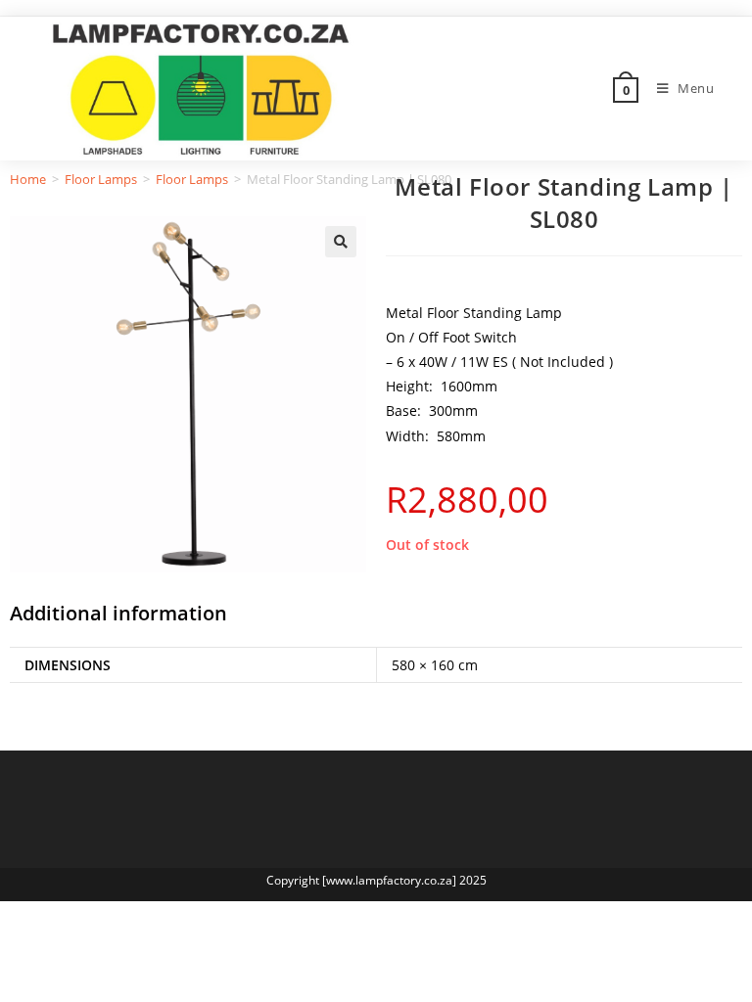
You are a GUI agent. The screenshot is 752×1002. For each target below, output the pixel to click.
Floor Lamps (101, 179)
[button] (340, 241)
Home (28, 179)
